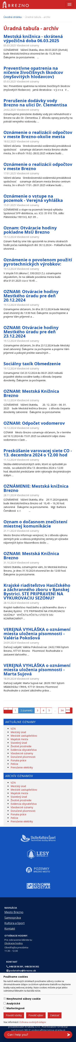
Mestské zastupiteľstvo (24, 735)
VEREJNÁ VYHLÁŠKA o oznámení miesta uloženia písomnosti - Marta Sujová (37, 669)
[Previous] (10, 708)
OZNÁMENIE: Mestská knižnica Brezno (36, 488)
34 (62, 710)
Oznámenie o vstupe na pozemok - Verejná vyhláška (33, 198)
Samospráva (12, 918)
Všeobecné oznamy (22, 753)
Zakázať (54, 1015)
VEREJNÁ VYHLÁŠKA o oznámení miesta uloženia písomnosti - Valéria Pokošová (37, 633)
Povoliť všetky (14, 1015)
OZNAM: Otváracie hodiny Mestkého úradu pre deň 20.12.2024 (31, 295)
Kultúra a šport (14, 923)
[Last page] (68, 711)
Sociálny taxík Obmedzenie (32, 363)
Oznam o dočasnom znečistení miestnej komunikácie (35, 524)
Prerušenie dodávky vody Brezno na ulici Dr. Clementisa (35, 103)
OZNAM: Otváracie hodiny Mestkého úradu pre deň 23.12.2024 (31, 331)
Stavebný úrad (19, 742)
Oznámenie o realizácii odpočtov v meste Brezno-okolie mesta (38, 134)
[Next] (68, 708)
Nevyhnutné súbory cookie (24, 998)
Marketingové (16, 1008)
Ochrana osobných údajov (32, 1022)
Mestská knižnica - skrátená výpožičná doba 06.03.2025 (33, 38)
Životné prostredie (21, 746)
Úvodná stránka (13, 17)
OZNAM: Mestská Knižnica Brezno (31, 393)
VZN (13, 728)
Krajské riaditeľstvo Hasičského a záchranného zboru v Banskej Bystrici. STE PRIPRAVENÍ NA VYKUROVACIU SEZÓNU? (37, 591)
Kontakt (9, 928)
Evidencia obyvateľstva (24, 749)
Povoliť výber (35, 1015)
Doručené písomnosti (23, 756)
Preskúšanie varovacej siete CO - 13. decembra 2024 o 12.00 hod (38, 453)
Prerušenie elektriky (22, 767)
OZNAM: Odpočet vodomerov (34, 423)
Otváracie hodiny (13, 943)
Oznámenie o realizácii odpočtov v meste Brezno (38, 166)
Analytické (13, 1003)
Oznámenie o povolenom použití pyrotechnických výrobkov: (38, 262)
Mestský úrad (18, 732)
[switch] (5, 998)
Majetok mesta (19, 739)
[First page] (6, 708)
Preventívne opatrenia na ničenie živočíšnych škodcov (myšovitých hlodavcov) (33, 72)
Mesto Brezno (13, 912)
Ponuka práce (18, 760)
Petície (14, 764)
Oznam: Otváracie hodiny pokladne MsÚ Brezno (30, 230)
